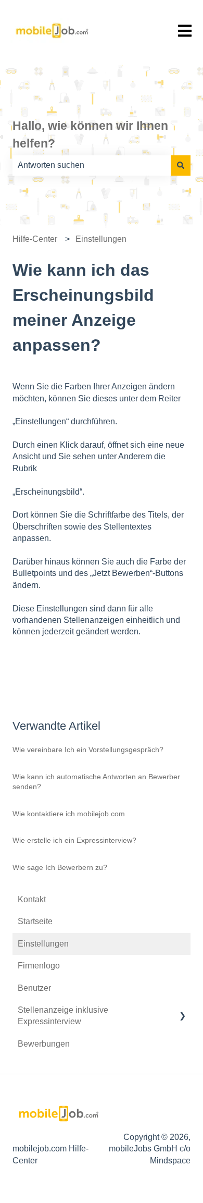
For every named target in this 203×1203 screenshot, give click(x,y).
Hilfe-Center (34, 239)
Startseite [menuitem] (35, 921)
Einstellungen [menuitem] (43, 943)
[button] (182, 1011)
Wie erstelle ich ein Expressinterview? (74, 840)
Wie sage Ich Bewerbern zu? (59, 867)
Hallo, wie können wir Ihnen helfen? (90, 135)
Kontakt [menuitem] (32, 899)
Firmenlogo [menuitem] (39, 965)
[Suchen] (181, 165)
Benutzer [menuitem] (34, 988)
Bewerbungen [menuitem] (44, 1043)
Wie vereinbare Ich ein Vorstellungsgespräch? (87, 749)
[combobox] (91, 165)
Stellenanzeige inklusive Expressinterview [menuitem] (63, 1015)
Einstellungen (100, 239)
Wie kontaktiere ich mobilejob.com (68, 813)
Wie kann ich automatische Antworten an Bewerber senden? (96, 781)
